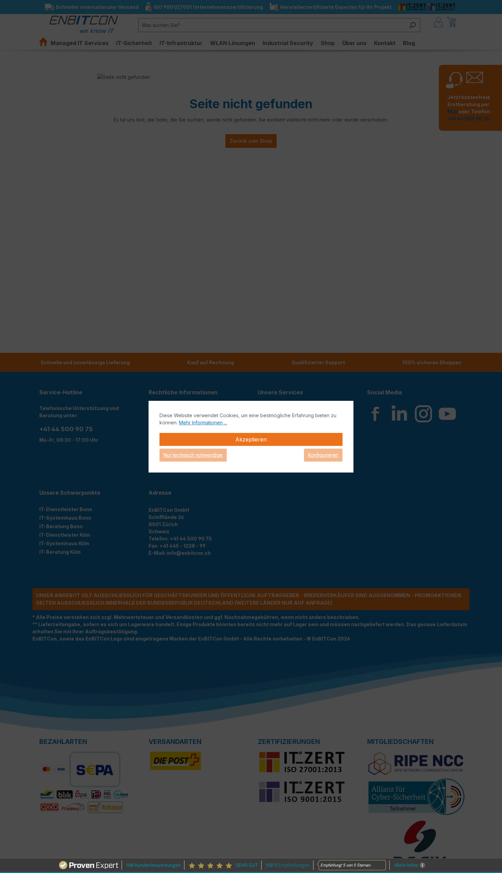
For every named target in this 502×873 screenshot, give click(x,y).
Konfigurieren (323, 455)
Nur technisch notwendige (193, 455)
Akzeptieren (251, 439)
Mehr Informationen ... (203, 422)
